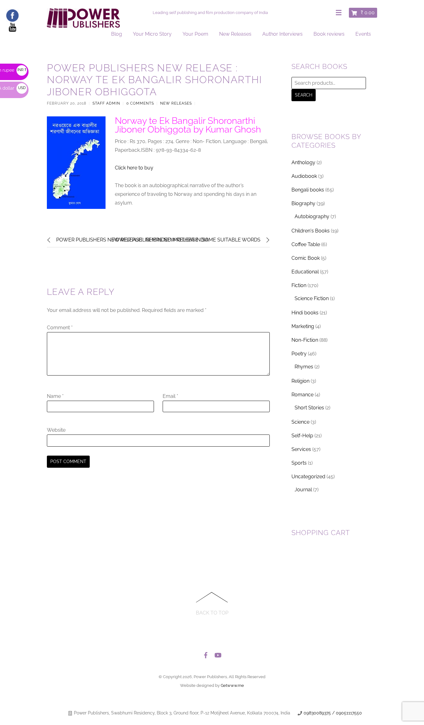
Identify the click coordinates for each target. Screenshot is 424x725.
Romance (302, 395)
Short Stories (309, 408)
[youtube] (217, 654)
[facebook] (205, 654)
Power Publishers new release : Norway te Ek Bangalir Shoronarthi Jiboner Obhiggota (154, 79)
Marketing (302, 326)
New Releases (235, 34)
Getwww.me (232, 685)
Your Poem (195, 34)
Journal (303, 490)
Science (300, 422)
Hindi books (304, 313)
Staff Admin (106, 103)
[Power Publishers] (83, 24)
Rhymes (304, 367)
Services (301, 449)
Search (303, 94)
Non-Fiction (304, 340)
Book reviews (329, 34)
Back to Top (212, 613)
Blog (116, 34)
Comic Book (305, 258)
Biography (303, 203)
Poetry (299, 354)
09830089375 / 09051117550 (333, 712)
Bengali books (307, 190)
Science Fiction (312, 298)
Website (56, 430)
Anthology (303, 162)
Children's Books (310, 231)
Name (55, 396)
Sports (299, 463)
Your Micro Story (152, 34)
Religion (300, 381)
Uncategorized (308, 477)
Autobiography (312, 216)
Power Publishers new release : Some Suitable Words (186, 240)
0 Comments (140, 103)
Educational (305, 272)
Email (170, 396)
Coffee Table (305, 244)
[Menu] (340, 13)
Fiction (298, 285)
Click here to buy (134, 168)
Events (363, 34)
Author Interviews (282, 34)
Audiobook (304, 176)
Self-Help (302, 436)
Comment (60, 328)
